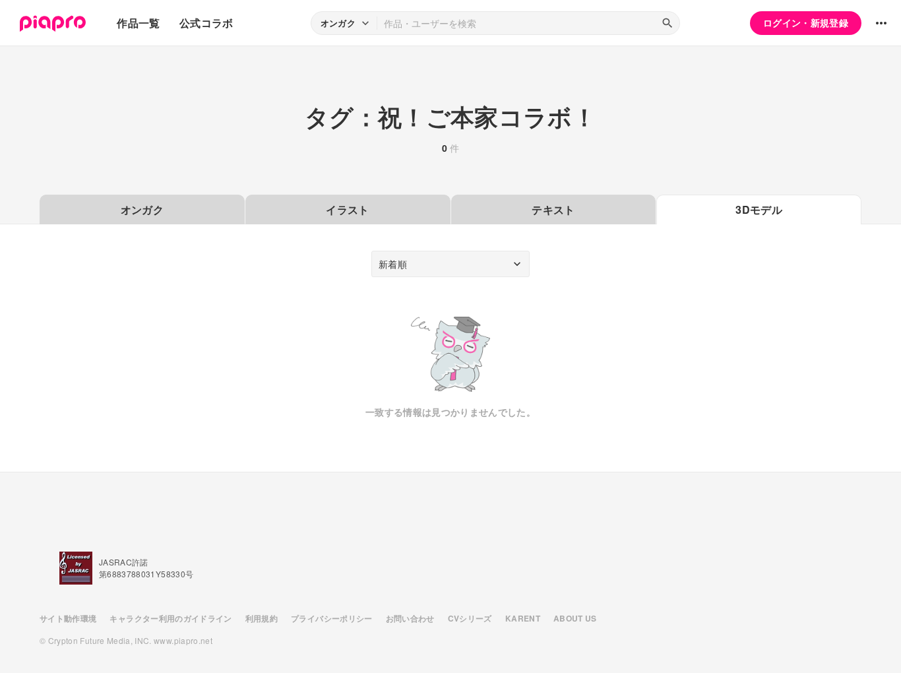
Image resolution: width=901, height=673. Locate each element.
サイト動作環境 (68, 618)
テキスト (553, 209)
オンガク (142, 209)
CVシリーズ (470, 618)
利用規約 (261, 618)
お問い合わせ (410, 618)
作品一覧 (138, 22)
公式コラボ (206, 22)
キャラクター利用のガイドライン (170, 618)
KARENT (522, 618)
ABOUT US (575, 618)
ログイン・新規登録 (805, 22)
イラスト (347, 209)
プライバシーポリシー (332, 618)
